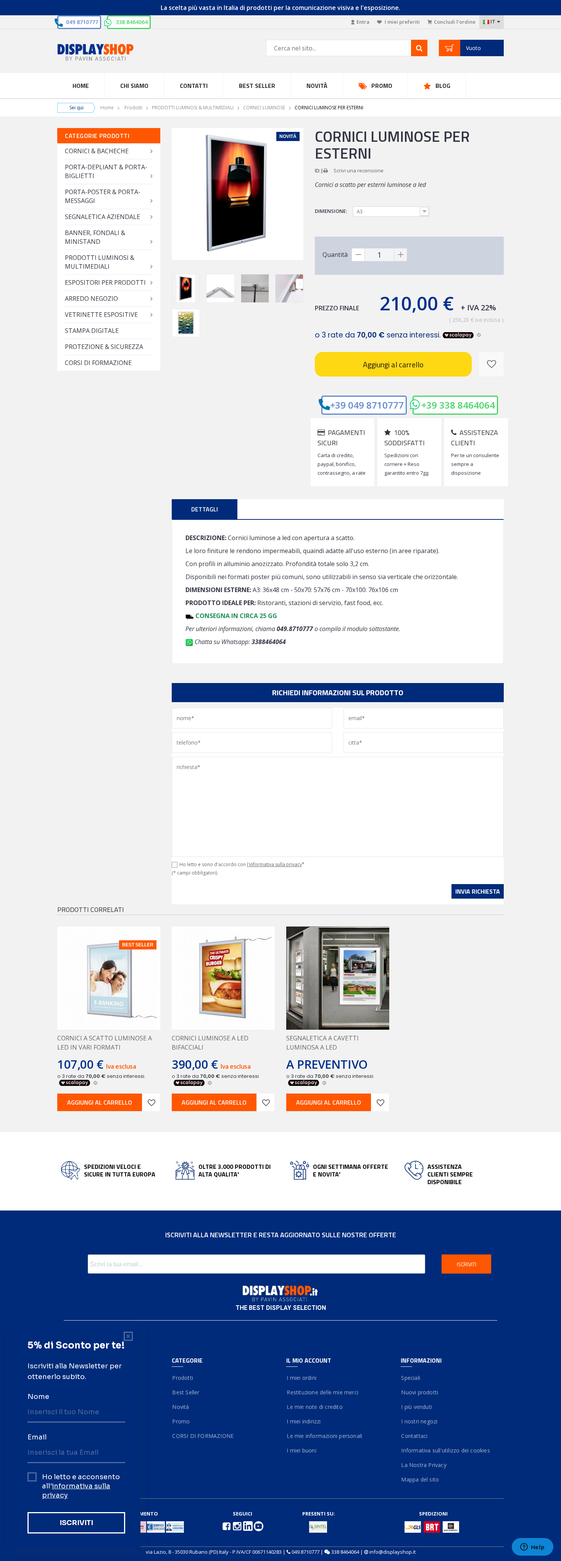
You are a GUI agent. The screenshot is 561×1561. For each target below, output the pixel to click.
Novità (316, 85)
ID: (318, 170)
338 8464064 (132, 22)
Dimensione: (331, 211)
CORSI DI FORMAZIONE (98, 363)
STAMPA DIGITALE (92, 330)
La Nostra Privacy (424, 1465)
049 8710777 (82, 22)
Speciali (410, 1377)
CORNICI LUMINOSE (264, 107)
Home (81, 85)
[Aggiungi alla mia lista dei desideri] (491, 364)
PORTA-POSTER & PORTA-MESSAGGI (102, 196)
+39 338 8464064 (458, 405)
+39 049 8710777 (367, 405)
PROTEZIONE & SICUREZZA (104, 346)
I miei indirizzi (303, 1421)
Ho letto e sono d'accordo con (242, 864)
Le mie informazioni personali (324, 1435)
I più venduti (416, 1406)
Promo (381, 85)
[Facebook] (227, 1525)
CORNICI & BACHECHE (97, 151)
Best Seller (257, 85)
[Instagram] (237, 1525)
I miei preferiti (402, 21)
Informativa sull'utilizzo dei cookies (445, 1450)
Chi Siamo (134, 85)
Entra (362, 21)
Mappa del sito (420, 1479)
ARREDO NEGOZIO (91, 298)
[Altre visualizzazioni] (175, 284)
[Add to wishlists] (151, 1102)
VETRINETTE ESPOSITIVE (101, 314)
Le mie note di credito (314, 1406)
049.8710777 (305, 1551)
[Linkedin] (248, 1525)
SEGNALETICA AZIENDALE (102, 217)
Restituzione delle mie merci (322, 1392)
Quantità (335, 254)
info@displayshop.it (392, 1551)
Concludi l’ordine (455, 21)
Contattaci (414, 1435)
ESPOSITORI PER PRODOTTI (105, 282)
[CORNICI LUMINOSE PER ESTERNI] (186, 288)
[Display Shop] (108, 53)
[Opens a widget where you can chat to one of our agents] (532, 1547)
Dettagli (204, 509)
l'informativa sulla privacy (274, 864)
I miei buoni (301, 1450)
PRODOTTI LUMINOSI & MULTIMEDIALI (193, 107)
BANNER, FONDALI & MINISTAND (95, 237)
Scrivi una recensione (359, 170)
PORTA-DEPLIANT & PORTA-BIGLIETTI (106, 171)
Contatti (194, 85)
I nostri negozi (419, 1421)
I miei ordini (301, 1377)
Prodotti (133, 107)
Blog (442, 85)
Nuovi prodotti (419, 1392)
